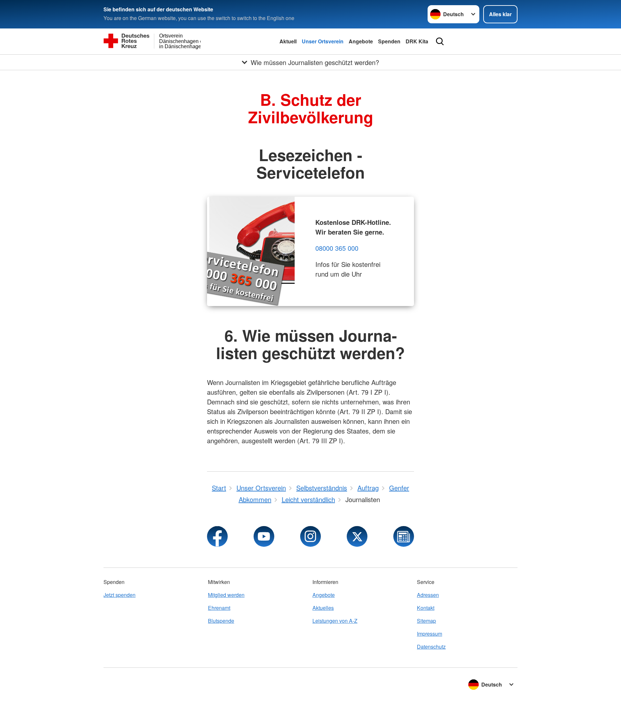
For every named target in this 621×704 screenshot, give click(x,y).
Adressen (428, 595)
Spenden (389, 41)
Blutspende (221, 620)
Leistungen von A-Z (334, 620)
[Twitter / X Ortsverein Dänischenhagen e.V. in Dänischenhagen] (357, 536)
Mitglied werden (226, 595)
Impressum (429, 633)
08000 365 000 (336, 248)
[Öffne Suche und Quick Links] (440, 41)
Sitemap (426, 620)
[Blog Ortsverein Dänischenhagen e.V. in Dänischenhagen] (403, 536)
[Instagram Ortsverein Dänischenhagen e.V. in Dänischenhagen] (310, 536)
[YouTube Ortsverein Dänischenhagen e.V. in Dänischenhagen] (264, 536)
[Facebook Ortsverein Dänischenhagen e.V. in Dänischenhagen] (217, 536)
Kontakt (425, 607)
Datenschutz (431, 646)
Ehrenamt (219, 607)
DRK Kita (417, 41)
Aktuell (288, 41)
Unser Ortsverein (322, 41)
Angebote (361, 41)
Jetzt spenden (120, 595)
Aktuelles (323, 607)
